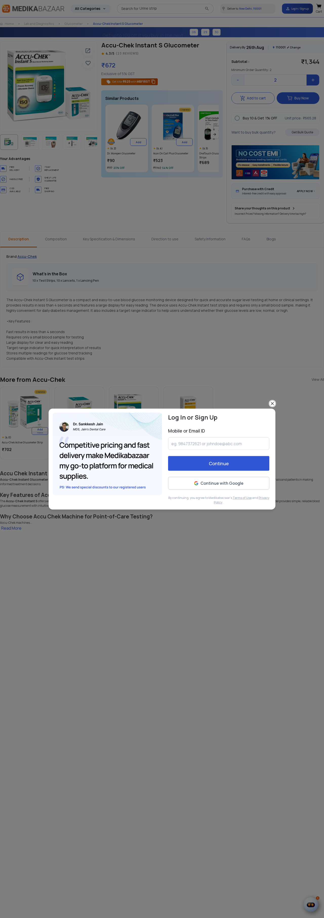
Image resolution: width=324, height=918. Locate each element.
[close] (272, 404)
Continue (219, 463)
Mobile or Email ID (186, 431)
